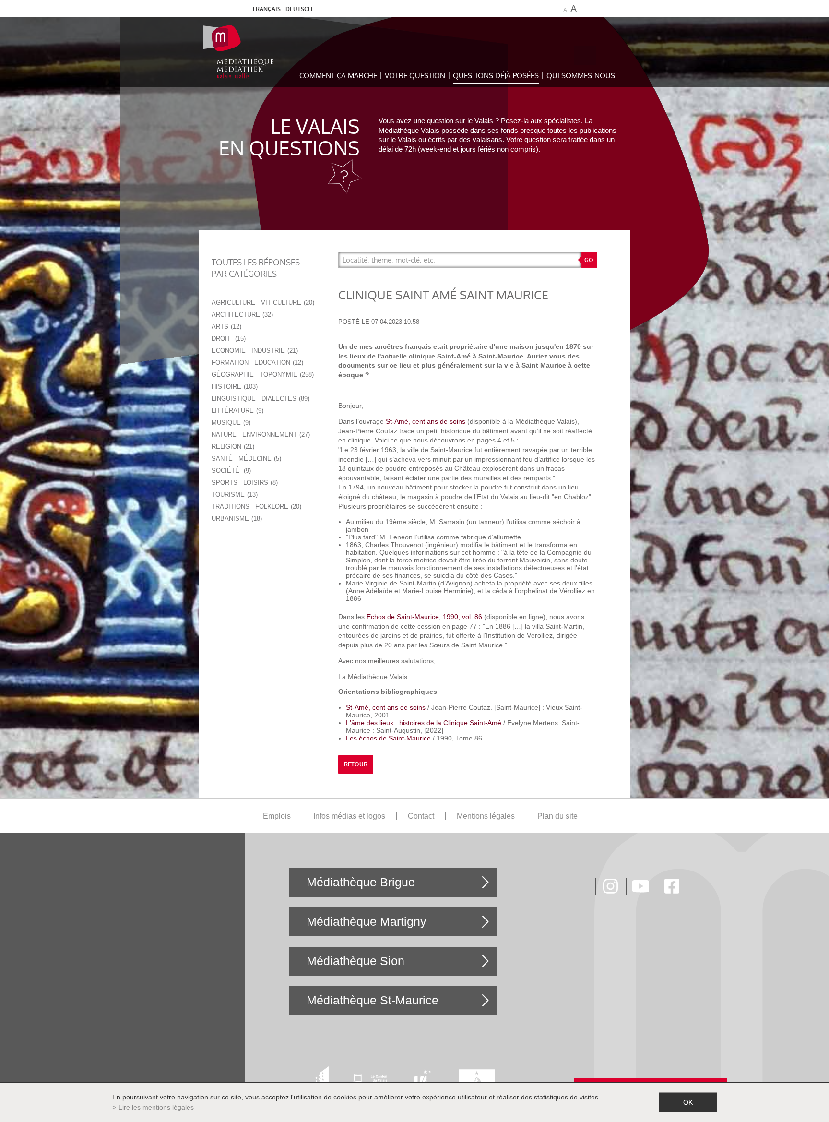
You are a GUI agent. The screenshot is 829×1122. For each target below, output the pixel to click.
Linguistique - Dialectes (260, 398)
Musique (230, 422)
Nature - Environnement (260, 434)
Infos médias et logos (349, 816)
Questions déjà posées (496, 76)
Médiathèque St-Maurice (372, 1000)
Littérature (236, 410)
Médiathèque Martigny (366, 921)
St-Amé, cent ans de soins (425, 421)
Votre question (415, 76)
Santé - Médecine (245, 458)
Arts (225, 326)
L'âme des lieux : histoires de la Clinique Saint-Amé (423, 723)
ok (688, 1102)
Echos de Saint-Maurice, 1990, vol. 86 (424, 617)
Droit (228, 338)
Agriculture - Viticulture (262, 302)
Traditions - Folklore (255, 506)
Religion (232, 446)
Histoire (234, 386)
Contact (421, 816)
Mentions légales (486, 816)
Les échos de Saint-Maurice (388, 738)
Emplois (277, 816)
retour (355, 764)
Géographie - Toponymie (262, 374)
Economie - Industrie (254, 350)
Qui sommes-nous (580, 76)
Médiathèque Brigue (361, 882)
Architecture (241, 314)
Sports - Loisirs (244, 482)
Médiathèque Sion (355, 960)
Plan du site (557, 816)
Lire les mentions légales (156, 1107)
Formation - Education (256, 362)
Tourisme (234, 494)
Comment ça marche (338, 76)
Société (230, 470)
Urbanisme (236, 518)
